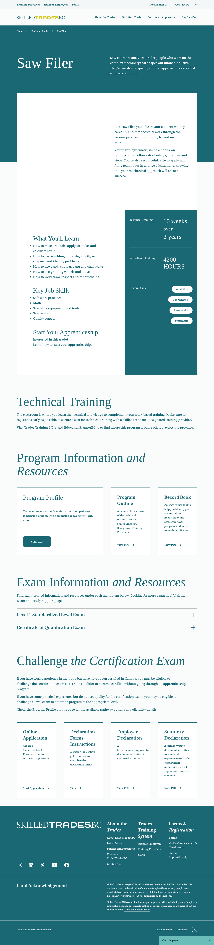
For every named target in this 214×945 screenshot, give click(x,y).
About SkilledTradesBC (121, 837)
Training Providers (28, 4)
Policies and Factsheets (121, 848)
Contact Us (182, 4)
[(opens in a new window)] (31, 865)
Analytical (182, 289)
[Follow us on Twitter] (42, 865)
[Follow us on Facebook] (66, 865)
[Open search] (196, 5)
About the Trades (104, 17)
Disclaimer (181, 929)
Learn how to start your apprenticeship (62, 345)
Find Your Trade (131, 17)
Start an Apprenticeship (178, 855)
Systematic (181, 320)
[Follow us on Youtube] (54, 865)
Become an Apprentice (161, 17)
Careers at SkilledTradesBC (117, 856)
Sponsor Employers (56, 4)
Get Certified (189, 17)
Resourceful (181, 310)
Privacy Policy (164, 929)
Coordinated (180, 299)
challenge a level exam (33, 702)
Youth (75, 4)
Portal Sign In (158, 4)
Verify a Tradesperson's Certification (183, 845)
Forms (173, 837)
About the (117, 827)
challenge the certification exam (40, 684)
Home (20, 31)
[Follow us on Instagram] (20, 865)
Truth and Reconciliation (137, 909)
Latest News (114, 843)
